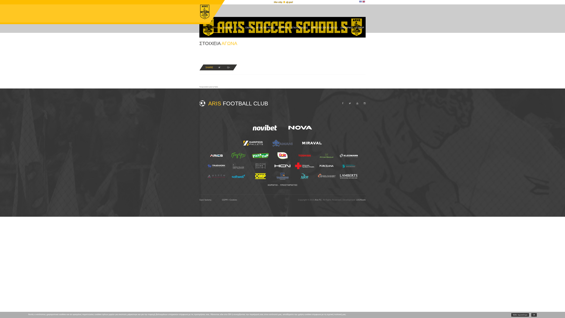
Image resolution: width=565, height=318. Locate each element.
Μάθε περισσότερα (520, 315)
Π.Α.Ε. (239, 27)
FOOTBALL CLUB (238, 103)
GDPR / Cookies (229, 200)
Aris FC (318, 200)
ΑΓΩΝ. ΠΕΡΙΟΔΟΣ (265, 27)
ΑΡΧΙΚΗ (216, 27)
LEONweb (361, 200)
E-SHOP (360, 27)
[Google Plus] (228, 67)
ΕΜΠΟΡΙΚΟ (347, 27)
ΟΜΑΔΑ (249, 27)
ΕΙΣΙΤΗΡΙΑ (283, 27)
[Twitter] (219, 67)
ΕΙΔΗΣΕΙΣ (228, 27)
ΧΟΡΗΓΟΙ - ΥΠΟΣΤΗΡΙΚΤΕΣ (283, 185)
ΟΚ (534, 315)
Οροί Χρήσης (205, 200)
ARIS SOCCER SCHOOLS (324, 27)
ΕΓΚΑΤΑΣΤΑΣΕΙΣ (299, 27)
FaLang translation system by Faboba (208, 87)
